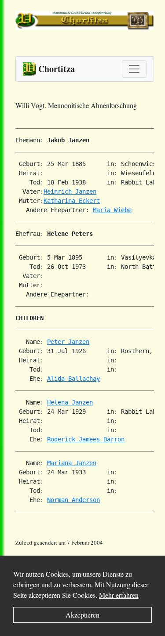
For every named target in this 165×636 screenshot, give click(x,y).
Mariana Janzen (71, 462)
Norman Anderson (73, 499)
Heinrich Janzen (70, 191)
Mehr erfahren (119, 595)
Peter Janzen (68, 341)
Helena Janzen (70, 402)
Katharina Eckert (72, 200)
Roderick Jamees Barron (86, 439)
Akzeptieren (82, 614)
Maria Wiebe (112, 209)
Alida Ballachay (73, 378)
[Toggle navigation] (134, 69)
